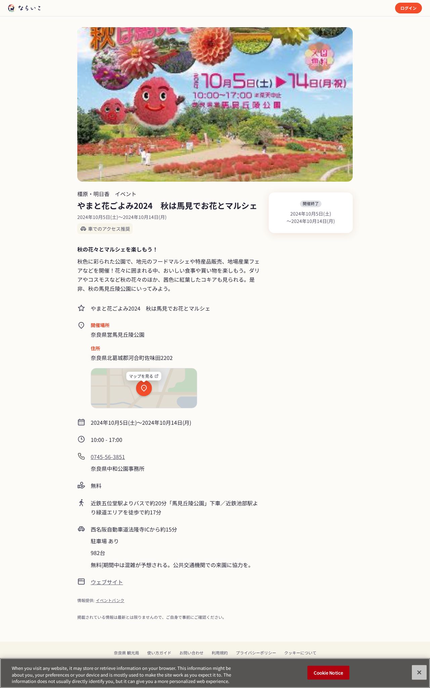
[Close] (419, 672)
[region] (215, 673)
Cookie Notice (328, 672)
